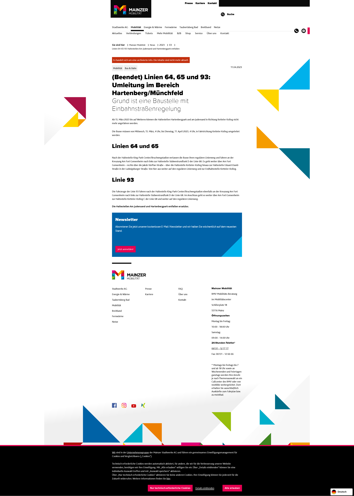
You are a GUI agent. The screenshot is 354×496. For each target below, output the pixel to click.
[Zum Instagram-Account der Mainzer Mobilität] (124, 406)
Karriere (200, 3)
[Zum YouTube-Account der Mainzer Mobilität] (133, 406)
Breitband (117, 310)
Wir (114, 452)
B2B (179, 33)
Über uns (211, 33)
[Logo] (129, 272)
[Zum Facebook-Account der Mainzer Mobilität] (114, 406)
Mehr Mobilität (165, 33)
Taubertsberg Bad (188, 27)
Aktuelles (117, 33)
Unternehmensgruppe (138, 452)
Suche (230, 14)
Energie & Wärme (153, 27)
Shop (188, 33)
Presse (189, 3)
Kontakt (212, 3)
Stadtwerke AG (120, 27)
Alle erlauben (232, 488)
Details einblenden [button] (204, 488)
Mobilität (136, 27)
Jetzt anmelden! (125, 249)
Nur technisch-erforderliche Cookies (170, 488)
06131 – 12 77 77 (220, 348)
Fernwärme (117, 316)
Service (199, 33)
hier (168, 478)
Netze (217, 27)
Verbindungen (133, 33)
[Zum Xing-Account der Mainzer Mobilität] (143, 406)
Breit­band (206, 27)
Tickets (149, 33)
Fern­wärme (171, 27)
